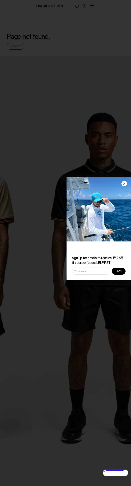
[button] (124, 183)
